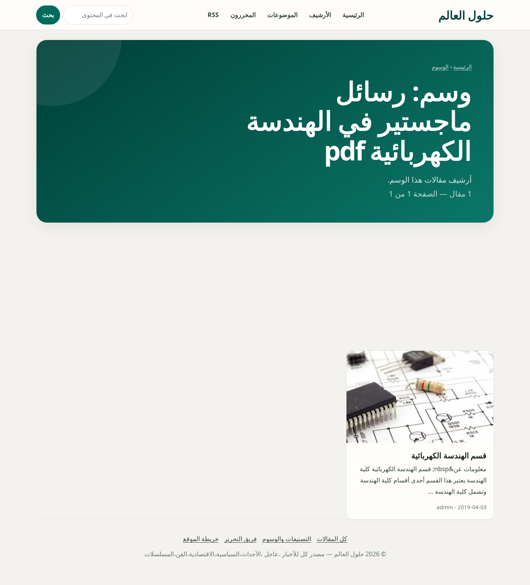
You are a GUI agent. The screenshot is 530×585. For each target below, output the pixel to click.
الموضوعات (282, 14)
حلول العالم (466, 15)
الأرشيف (320, 14)
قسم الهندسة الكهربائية (449, 455)
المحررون (243, 14)
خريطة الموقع (201, 539)
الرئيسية (353, 14)
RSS (213, 14)
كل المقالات (332, 539)
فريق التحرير (240, 539)
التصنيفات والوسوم (286, 539)
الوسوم (440, 66)
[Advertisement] (265, 286)
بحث (48, 14)
